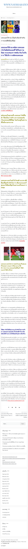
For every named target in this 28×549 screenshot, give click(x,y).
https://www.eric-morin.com (8, 462)
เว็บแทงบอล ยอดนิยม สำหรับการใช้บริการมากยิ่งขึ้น (13, 446)
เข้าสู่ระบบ (4, 526)
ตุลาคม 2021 (5, 500)
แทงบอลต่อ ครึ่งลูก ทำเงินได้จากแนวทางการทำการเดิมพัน (6, 415)
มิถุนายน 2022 (5, 481)
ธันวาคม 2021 (5, 495)
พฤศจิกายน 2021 (6, 498)
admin (11, 44)
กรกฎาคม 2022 (5, 479)
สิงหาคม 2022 (5, 476)
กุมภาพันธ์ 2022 (6, 491)
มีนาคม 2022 (5, 488)
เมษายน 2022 (5, 486)
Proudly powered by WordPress (9, 541)
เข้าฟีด (3, 529)
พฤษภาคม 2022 (6, 483)
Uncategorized (4, 35)
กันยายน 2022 (5, 474)
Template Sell (5, 543)
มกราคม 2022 (5, 493)
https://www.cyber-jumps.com (9, 463)
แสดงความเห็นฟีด (6, 531)
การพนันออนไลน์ (6, 514)
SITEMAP (3, 545)
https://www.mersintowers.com (9, 456)
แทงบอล (4, 517)
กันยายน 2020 (5, 503)
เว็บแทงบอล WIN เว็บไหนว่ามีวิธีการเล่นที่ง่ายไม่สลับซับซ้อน (21, 415)
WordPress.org (6, 534)
